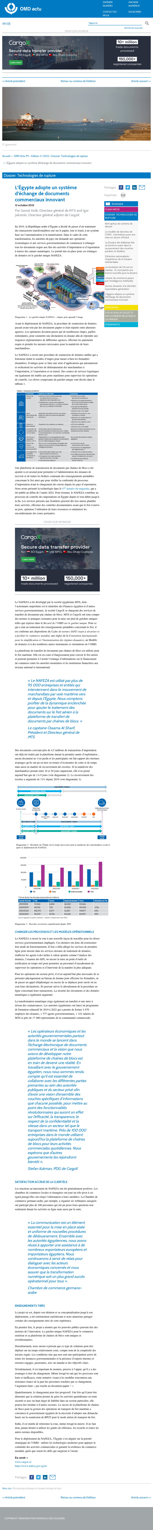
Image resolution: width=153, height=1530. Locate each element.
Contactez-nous (110, 13)
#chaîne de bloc (54, 1488)
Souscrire (134, 11)
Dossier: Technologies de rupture (69, 156)
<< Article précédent (13, 81)
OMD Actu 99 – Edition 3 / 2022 (31, 156)
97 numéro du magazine (75, 488)
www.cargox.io (23, 1462)
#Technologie (18, 1488)
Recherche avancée (133, 28)
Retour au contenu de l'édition (78, 81)
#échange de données (36, 1488)
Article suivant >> (141, 81)
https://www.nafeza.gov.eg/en (31, 1466)
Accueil (6, 156)
